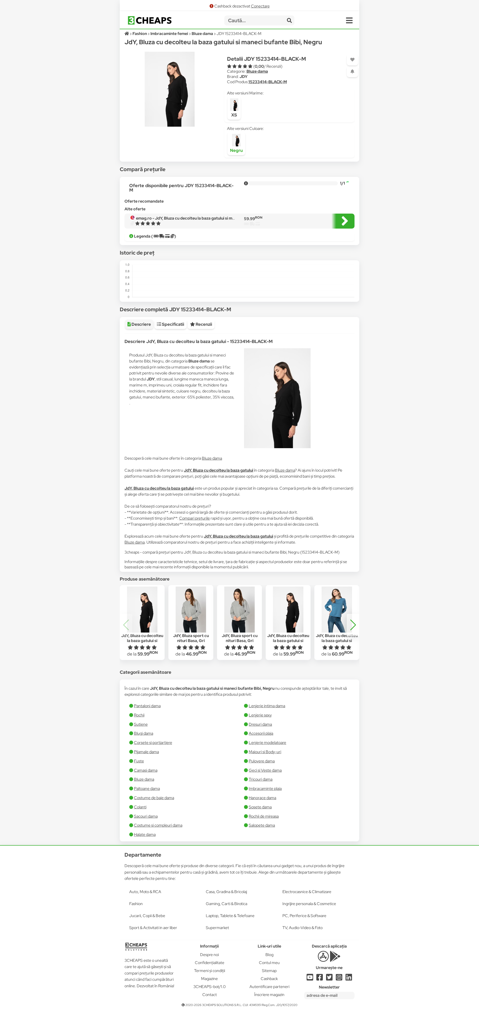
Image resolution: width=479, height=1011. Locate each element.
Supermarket (217, 927)
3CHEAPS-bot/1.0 (209, 986)
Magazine (209, 978)
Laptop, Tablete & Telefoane (230, 915)
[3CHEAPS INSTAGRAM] (339, 978)
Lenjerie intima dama (267, 705)
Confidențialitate (209, 962)
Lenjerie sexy (260, 715)
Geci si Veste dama (265, 770)
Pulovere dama (262, 761)
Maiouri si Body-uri (265, 751)
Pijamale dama (146, 751)
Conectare (260, 6)
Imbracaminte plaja (265, 788)
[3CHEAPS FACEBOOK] (319, 978)
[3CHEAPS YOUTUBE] (309, 978)
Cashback (269, 978)
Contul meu (269, 962)
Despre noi (209, 954)
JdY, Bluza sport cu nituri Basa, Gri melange (191, 641)
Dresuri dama (260, 724)
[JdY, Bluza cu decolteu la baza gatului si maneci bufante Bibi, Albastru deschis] (336, 610)
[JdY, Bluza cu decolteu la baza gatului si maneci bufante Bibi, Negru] (142, 610)
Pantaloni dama (147, 705)
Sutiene (141, 724)
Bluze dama (257, 71)
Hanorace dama (262, 797)
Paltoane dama (147, 788)
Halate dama (145, 834)
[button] (353, 625)
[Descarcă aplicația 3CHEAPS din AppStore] (323, 959)
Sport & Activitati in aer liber (153, 927)
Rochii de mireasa (264, 816)
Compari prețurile (194, 518)
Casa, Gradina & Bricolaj (226, 891)
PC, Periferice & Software (304, 915)
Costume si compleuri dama (158, 825)
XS (234, 115)
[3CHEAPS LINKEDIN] (348, 978)
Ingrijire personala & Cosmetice (309, 903)
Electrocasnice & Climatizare (306, 891)
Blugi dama (143, 733)
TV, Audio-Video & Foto (302, 927)
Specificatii (172, 324)
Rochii (139, 715)
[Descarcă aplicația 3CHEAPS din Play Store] (335, 959)
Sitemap (269, 970)
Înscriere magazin (269, 994)
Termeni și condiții (209, 970)
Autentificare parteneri (269, 986)
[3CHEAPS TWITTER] (329, 978)
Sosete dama (260, 807)
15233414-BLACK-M (267, 81)
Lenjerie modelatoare (267, 742)
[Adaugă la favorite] (352, 59)
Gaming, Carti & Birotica (226, 903)
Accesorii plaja (261, 733)
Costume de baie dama (154, 797)
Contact (209, 994)
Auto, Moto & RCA (145, 891)
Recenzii (203, 324)
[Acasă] (127, 33)
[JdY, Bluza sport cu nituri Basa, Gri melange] (190, 610)
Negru (236, 150)
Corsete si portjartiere (153, 742)
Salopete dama (262, 825)
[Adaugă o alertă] (352, 71)
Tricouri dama (260, 779)
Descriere (141, 324)
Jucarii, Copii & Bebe (147, 915)
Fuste (139, 761)
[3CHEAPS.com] (150, 20)
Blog (269, 954)
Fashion (136, 903)
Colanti (140, 807)
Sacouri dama (146, 816)
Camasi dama (145, 770)
